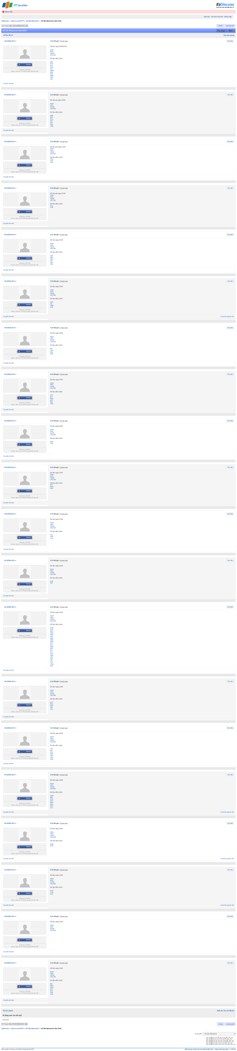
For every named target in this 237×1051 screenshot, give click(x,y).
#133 (52, 514)
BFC (51, 797)
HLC (51, 65)
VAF (51, 583)
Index (52, 50)
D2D (51, 801)
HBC (51, 62)
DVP (51, 630)
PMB (51, 76)
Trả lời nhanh (8, 1011)
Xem (230, 31)
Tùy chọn (221, 31)
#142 (52, 963)
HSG (51, 159)
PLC (51, 645)
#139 (52, 823)
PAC (51, 989)
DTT (51, 485)
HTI (51, 69)
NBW (52, 70)
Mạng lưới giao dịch (221, 1049)
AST (51, 749)
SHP (51, 655)
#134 (52, 560)
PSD (51, 846)
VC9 (51, 538)
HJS (51, 64)
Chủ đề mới (228, 35)
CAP (51, 799)
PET (51, 117)
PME (51, 399)
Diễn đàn (207, 16)
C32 (51, 752)
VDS (51, 757)
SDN (51, 259)
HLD (51, 67)
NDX (51, 754)
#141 (52, 916)
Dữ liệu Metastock (32, 21)
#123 (52, 41)
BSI (51, 750)
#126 (52, 188)
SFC (51, 121)
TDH (51, 404)
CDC (51, 255)
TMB (51, 126)
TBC (51, 402)
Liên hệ (233, 1049)
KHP (51, 581)
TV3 (51, 894)
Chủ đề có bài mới (217, 16)
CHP (51, 891)
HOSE (52, 53)
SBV (51, 706)
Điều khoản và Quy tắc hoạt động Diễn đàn (199, 1049)
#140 (52, 870)
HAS (51, 635)
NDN (51, 987)
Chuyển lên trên (8, 83)
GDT (51, 631)
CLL (51, 205)
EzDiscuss (5, 21)
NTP (51, 74)
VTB (51, 307)
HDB (51, 844)
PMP (51, 647)
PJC (51, 643)
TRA (51, 659)
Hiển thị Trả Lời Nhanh (225, 1011)
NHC (51, 72)
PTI (51, 650)
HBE (51, 116)
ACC (51, 535)
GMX (51, 633)
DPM (51, 628)
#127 (52, 235)
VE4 (51, 262)
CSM (51, 892)
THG (51, 756)
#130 (52, 374)
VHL (51, 666)
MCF (51, 442)
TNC (51, 162)
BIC (51, 984)
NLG (51, 352)
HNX (51, 51)
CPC (51, 395)
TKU (51, 124)
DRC (51, 985)
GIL (51, 304)
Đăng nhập (8, 11)
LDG (51, 350)
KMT (51, 802)
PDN (51, 640)
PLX (51, 991)
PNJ (51, 649)
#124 (52, 95)
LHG (51, 161)
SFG (51, 654)
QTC (51, 400)
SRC (51, 806)
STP (51, 77)
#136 (52, 681)
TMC (51, 354)
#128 (52, 281)
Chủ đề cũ (9, 35)
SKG (51, 804)
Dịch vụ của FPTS (17, 21)
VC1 (51, 709)
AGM (51, 796)
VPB (51, 759)
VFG (51, 994)
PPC (51, 119)
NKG (51, 488)
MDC (52, 638)
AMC (51, 302)
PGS (51, 704)
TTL (51, 661)
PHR (51, 642)
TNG (51, 992)
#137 (52, 728)
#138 (52, 775)
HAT (51, 636)
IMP (51, 257)
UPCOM (53, 55)
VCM (51, 664)
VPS (51, 264)
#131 (52, 421)
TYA (51, 662)
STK (51, 657)
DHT (51, 702)
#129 (52, 328)
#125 (52, 141)
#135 (52, 607)
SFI (51, 261)
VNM (51, 305)
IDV (51, 397)
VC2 (51, 808)
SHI (51, 122)
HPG (51, 536)
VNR (51, 207)
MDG (52, 486)
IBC (51, 349)
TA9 (51, 707)
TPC (51, 79)
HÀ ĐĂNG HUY (9, 41)
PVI (51, 652)
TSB (51, 443)
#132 (52, 467)
